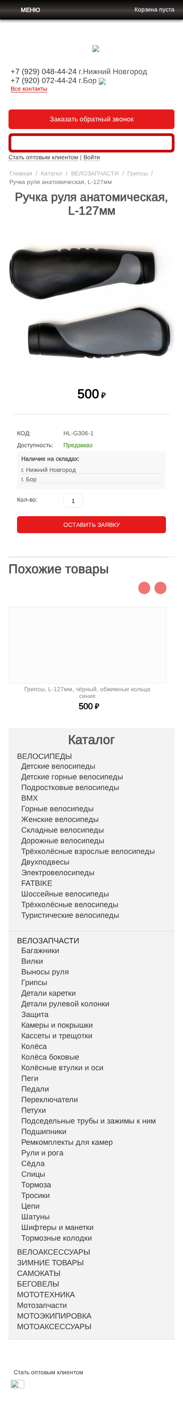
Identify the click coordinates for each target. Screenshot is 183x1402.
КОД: (24, 433)
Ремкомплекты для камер (67, 1142)
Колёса (34, 1046)
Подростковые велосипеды (70, 787)
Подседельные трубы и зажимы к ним (88, 1121)
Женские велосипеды (60, 819)
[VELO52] (95, 48)
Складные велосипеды (62, 830)
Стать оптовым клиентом (43, 157)
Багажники (40, 950)
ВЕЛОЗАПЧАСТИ (95, 173)
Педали (35, 1089)
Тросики (35, 1195)
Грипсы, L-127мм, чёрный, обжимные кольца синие (87, 692)
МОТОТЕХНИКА (46, 1294)
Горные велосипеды (57, 808)
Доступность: (35, 445)
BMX (29, 798)
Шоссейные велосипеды (65, 894)
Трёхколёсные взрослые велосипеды (88, 851)
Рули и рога (42, 1153)
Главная (20, 173)
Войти (91, 157)
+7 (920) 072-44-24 (44, 80)
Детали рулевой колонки (65, 1004)
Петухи (33, 1110)
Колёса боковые (50, 1057)
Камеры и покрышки (57, 1025)
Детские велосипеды (58, 766)
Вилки (32, 961)
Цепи (30, 1206)
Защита (35, 1014)
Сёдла (33, 1163)
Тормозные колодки (56, 1238)
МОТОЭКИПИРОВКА (54, 1316)
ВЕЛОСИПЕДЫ (44, 756)
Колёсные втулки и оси (62, 1067)
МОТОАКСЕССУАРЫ (54, 1326)
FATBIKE (36, 883)
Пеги (29, 1078)
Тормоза (36, 1185)
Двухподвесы (45, 862)
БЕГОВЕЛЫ (38, 1284)
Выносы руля (45, 972)
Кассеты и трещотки (56, 1035)
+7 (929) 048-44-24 (44, 71)
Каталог (52, 173)
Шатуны (35, 1216)
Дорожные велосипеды (62, 840)
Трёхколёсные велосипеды (69, 904)
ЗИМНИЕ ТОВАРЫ (50, 1262)
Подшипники (43, 1131)
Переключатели (49, 1099)
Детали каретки (48, 993)
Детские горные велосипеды (72, 777)
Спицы (33, 1174)
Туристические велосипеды (70, 915)
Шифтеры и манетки (57, 1227)
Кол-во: (27, 499)
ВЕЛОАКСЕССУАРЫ (53, 1252)
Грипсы (137, 173)
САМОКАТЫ (38, 1273)
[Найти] (165, 143)
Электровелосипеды (57, 872)
